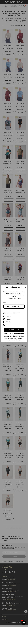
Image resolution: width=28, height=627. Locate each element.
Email (5, 302)
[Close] (25, 287)
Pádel (7, 325)
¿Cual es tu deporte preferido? (11, 313)
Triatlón (8, 322)
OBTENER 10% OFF (14, 329)
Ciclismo (8, 316)
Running (8, 319)
